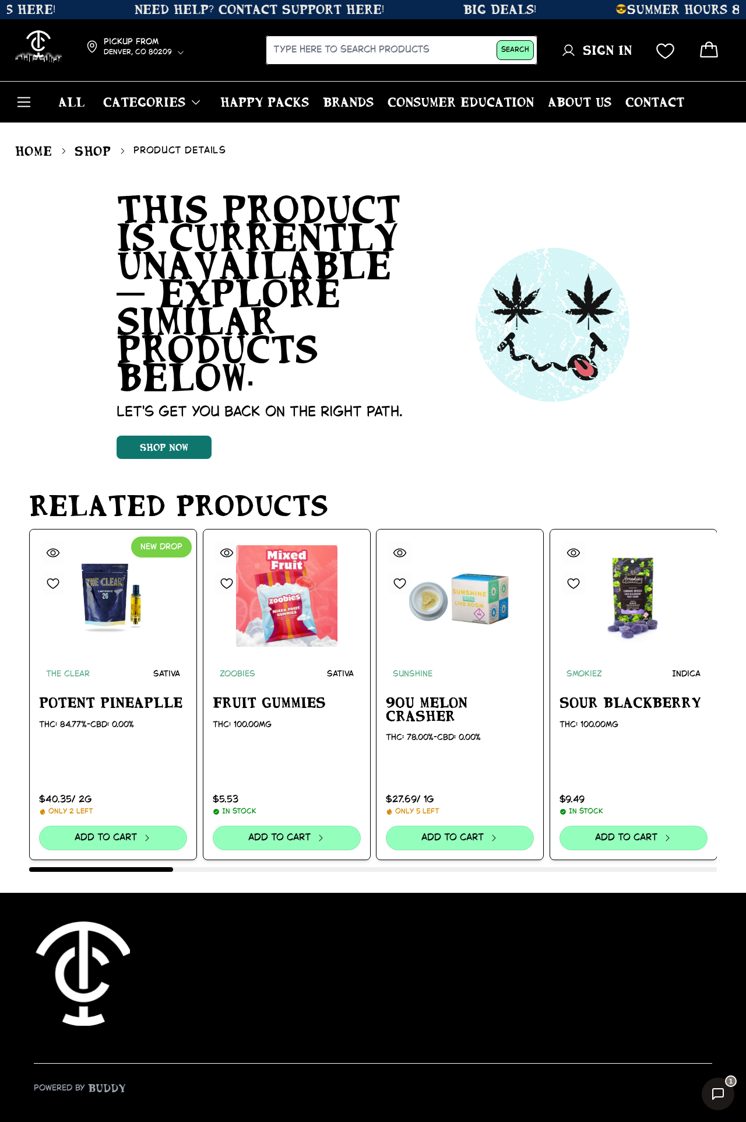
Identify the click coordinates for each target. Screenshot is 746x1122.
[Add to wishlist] (53, 583)
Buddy (107, 1088)
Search (515, 50)
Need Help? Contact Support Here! (250, 9)
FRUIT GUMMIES (269, 702)
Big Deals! (488, 9)
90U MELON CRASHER (426, 709)
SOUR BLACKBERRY (630, 702)
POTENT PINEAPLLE (110, 702)
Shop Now (164, 447)
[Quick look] (53, 552)
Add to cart (106, 838)
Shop (93, 151)
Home (33, 151)
